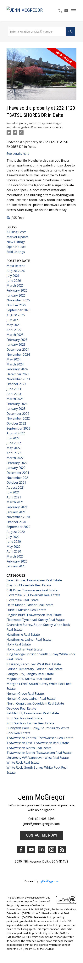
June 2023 (14, 389)
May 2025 (13, 325)
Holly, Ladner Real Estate (24, 649)
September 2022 (18, 428)
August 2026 (16, 271)
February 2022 (17, 463)
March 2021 (15, 502)
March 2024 (15, 364)
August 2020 (16, 532)
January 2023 (16, 408)
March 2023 (15, 399)
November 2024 (18, 354)
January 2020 (16, 566)
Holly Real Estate (19, 644)
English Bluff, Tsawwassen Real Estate (40, 127)
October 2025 (16, 305)
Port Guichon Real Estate (24, 718)
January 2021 (16, 512)
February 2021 (17, 507)
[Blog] (62, 849)
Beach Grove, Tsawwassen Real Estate (34, 580)
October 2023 (16, 384)
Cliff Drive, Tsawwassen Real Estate (32, 590)
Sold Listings (16, 252)
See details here (18, 153)
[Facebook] (21, 849)
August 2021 (16, 487)
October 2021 (16, 482)
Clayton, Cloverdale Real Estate (29, 585)
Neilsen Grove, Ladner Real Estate (31, 698)
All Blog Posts (16, 232)
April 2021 (14, 497)
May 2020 (13, 546)
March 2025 (15, 335)
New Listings (16, 242)
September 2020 (18, 527)
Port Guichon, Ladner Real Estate (30, 723)
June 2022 (14, 443)
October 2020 (16, 522)
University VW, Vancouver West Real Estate (38, 758)
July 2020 (13, 537)
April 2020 (14, 551)
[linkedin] (41, 849)
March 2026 (15, 285)
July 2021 (13, 492)
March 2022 (15, 458)
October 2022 (16, 423)
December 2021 (18, 473)
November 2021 (18, 478)
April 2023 (14, 394)
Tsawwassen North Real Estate (29, 748)
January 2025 (16, 344)
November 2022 (18, 418)
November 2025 (18, 300)
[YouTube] (31, 849)
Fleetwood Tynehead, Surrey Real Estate (36, 620)
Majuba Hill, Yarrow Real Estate (29, 679)
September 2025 (18, 310)
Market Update (18, 237)
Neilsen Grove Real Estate (25, 693)
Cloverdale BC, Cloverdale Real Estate (33, 595)
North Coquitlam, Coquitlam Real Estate (35, 703)
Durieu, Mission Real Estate (26, 610)
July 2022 (13, 438)
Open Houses (16, 247)
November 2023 (18, 379)
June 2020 (14, 541)
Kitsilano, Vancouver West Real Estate (34, 664)
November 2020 (18, 517)
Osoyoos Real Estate (21, 708)
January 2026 (16, 295)
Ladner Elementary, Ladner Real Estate (35, 669)
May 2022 (13, 448)
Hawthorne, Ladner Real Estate (29, 639)
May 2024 (13, 359)
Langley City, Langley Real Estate (30, 674)
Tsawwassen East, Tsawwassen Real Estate (38, 743)
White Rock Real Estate (23, 762)
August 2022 (16, 433)
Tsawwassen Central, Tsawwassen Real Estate (40, 738)
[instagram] (52, 849)
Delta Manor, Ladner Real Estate (30, 605)
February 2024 (17, 369)
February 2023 (17, 404)
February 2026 (17, 290)
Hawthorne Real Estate (23, 634)
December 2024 (18, 349)
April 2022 (14, 453)
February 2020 (17, 561)
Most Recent (16, 266)
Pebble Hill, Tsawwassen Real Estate (33, 713)
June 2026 (14, 280)
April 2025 (14, 330)
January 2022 (16, 468)
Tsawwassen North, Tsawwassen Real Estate (39, 753)
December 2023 (18, 374)
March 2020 (15, 556)
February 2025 (17, 340)
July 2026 (13, 275)
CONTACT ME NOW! (41, 835)
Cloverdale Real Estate (23, 600)
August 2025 (16, 315)
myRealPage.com (48, 881)
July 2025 (13, 320)
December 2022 (18, 413)
